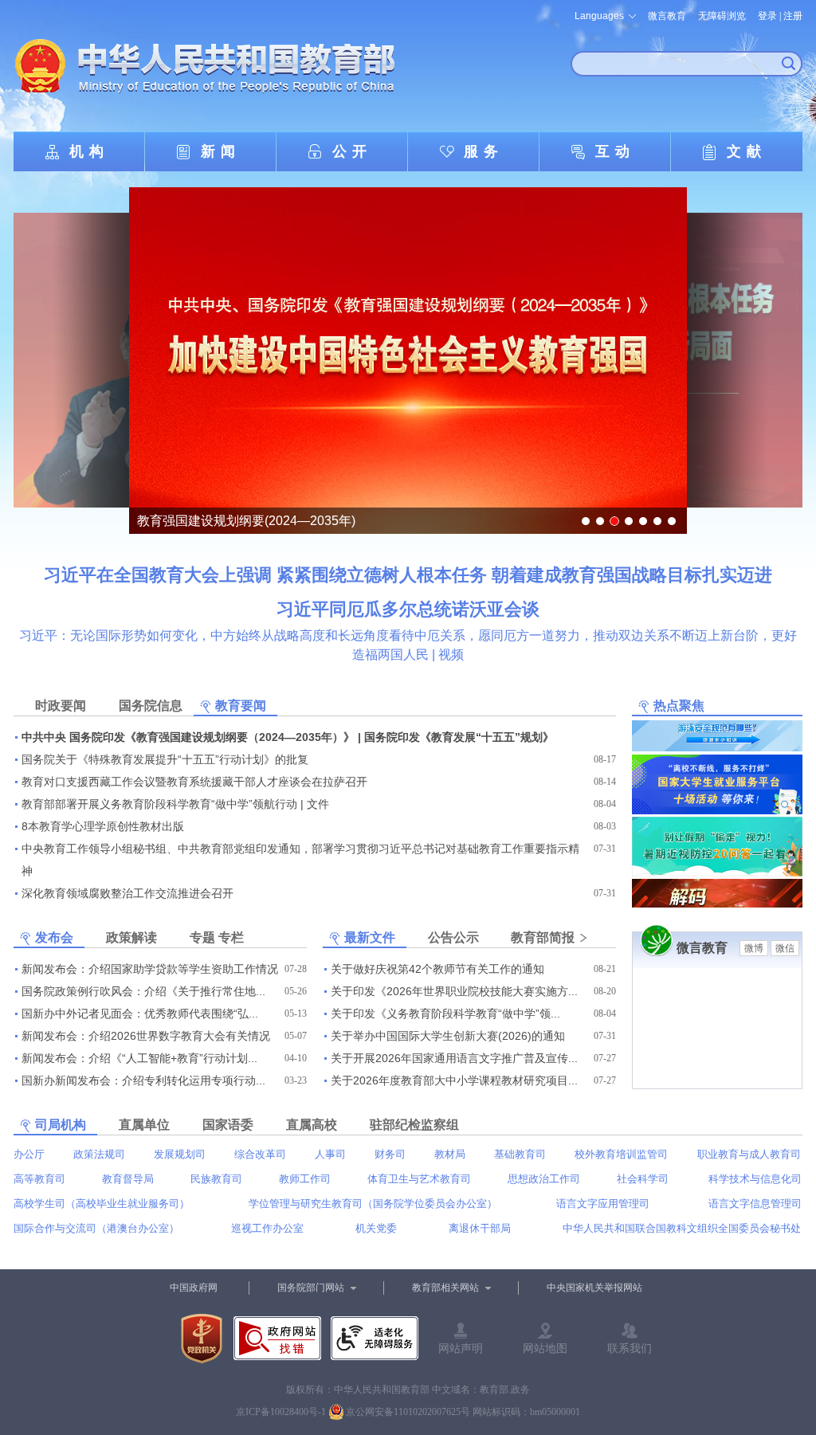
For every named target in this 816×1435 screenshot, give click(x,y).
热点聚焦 (678, 705)
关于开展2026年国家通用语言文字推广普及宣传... (454, 1058)
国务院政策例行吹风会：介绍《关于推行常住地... (143, 991)
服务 (484, 151)
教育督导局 (128, 1179)
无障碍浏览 (722, 16)
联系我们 (629, 1348)
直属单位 (144, 1124)
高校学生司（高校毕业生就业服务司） (102, 1204)
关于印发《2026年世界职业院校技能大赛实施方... (454, 991)
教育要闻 (240, 705)
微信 (784, 948)
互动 (615, 151)
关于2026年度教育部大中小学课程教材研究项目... (454, 1080)
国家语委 (227, 1124)
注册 (792, 16)
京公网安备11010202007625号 (408, 1411)
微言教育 (667, 16)
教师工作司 (305, 1179)
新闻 (221, 151)
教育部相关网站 (445, 1287)
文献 (747, 151)
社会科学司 (643, 1179)
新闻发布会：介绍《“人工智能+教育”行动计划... (139, 1058)
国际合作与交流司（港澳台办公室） (96, 1228)
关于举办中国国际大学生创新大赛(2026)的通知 (448, 1035)
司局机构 (60, 1124)
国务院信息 (150, 705)
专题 (202, 937)
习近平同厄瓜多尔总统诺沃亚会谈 (408, 609)
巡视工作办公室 (267, 1228)
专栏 (231, 937)
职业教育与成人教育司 (749, 1154)
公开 (352, 151)
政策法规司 (99, 1154)
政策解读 (131, 937)
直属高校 (311, 1124)
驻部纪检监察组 (414, 1124)
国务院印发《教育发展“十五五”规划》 (459, 737)
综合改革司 (260, 1154)
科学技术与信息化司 (755, 1179)
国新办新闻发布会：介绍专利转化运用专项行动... (143, 1080)
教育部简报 (543, 937)
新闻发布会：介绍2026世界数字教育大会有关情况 (146, 1035)
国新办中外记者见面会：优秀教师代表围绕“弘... (140, 1013)
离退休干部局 (480, 1228)
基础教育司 (520, 1154)
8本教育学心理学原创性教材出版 (103, 826)
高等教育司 (39, 1179)
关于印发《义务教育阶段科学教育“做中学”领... (445, 1013)
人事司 (330, 1154)
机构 (89, 151)
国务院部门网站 (310, 1287)
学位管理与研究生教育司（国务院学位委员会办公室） (373, 1204)
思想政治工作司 (544, 1179)
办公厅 (29, 1154)
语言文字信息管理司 (755, 1204)
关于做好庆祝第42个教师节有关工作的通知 (437, 969)
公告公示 (453, 937)
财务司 (390, 1154)
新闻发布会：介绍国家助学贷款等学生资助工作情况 (150, 969)
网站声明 (460, 1348)
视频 (451, 654)
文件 (318, 804)
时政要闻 (60, 705)
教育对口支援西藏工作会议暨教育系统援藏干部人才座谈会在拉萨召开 (194, 781)
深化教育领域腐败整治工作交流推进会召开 (127, 893)
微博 (753, 948)
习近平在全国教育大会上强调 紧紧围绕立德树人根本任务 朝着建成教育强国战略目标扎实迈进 (408, 575)
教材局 (449, 1154)
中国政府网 (194, 1287)
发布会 (54, 937)
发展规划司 (180, 1154)
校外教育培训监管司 (621, 1154)
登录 (767, 16)
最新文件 (369, 937)
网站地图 (545, 1348)
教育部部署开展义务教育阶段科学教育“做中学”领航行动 (159, 804)
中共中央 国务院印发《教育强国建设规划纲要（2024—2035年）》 (188, 737)
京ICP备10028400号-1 (281, 1411)
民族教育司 (216, 1179)
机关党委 (376, 1228)
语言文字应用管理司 (602, 1204)
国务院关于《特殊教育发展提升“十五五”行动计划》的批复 (165, 759)
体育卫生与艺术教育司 (419, 1179)
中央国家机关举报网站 (594, 1287)
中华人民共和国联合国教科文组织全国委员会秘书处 (682, 1228)
